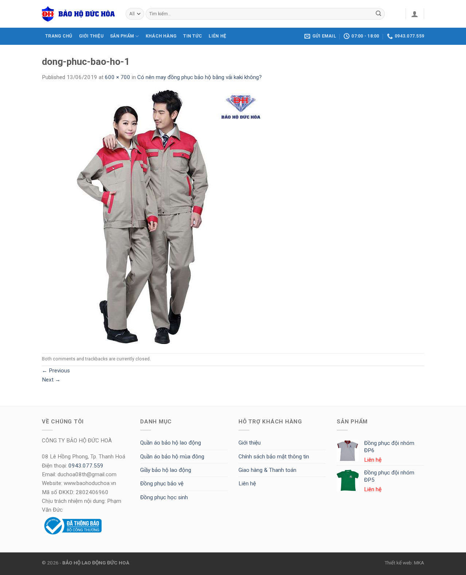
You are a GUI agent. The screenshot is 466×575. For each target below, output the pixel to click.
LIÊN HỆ (217, 36)
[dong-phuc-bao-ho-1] (151, 217)
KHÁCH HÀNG (161, 36)
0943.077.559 (85, 465)
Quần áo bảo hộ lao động (170, 442)
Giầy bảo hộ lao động (165, 470)
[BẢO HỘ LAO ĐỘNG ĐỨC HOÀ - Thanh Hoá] (78, 13)
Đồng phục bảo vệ (161, 483)
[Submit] (378, 14)
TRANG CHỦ (58, 36)
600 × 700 (117, 77)
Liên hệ (247, 483)
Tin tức (192, 36)
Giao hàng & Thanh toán (267, 470)
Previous (56, 370)
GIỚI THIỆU (91, 36)
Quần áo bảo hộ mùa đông (172, 456)
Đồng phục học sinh (164, 497)
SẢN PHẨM (122, 36)
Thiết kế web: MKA (404, 563)
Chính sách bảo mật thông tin (273, 456)
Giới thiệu (249, 442)
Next (51, 379)
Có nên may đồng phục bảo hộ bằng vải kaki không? (199, 77)
